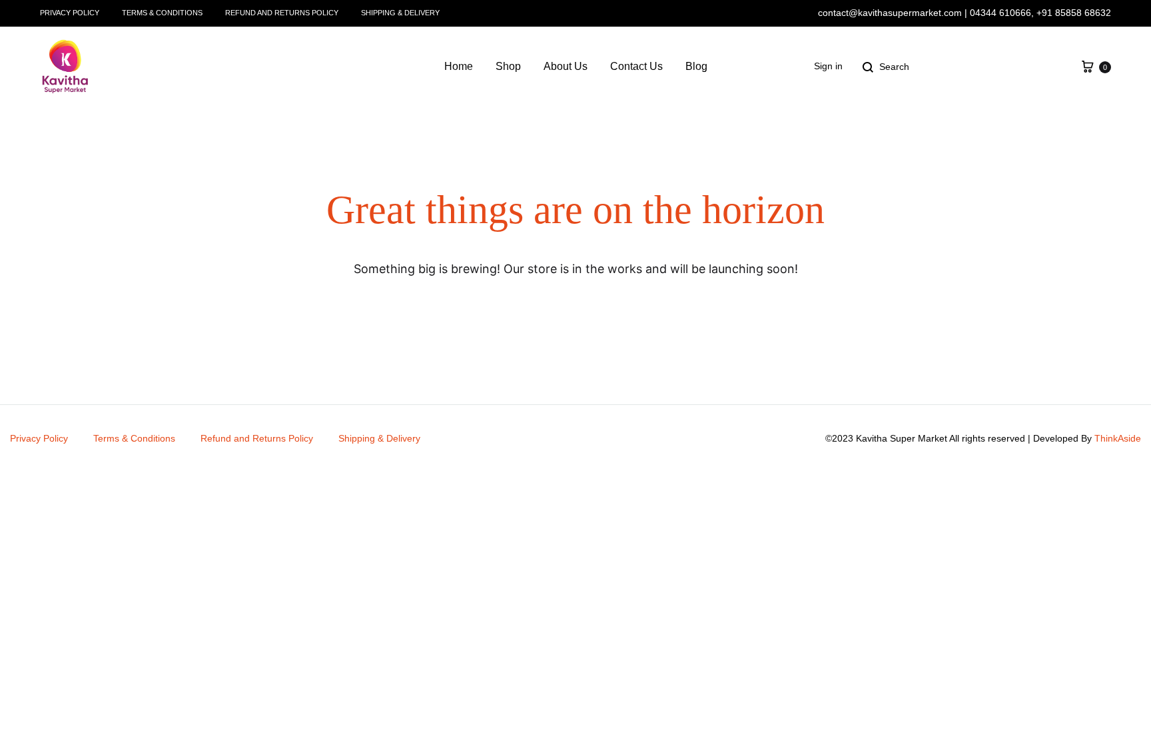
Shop (508, 66)
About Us (565, 66)
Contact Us (636, 66)
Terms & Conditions (162, 13)
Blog (696, 66)
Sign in (828, 66)
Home (458, 66)
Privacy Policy (69, 13)
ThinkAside (1117, 438)
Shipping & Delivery (400, 13)
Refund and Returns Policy (281, 13)
